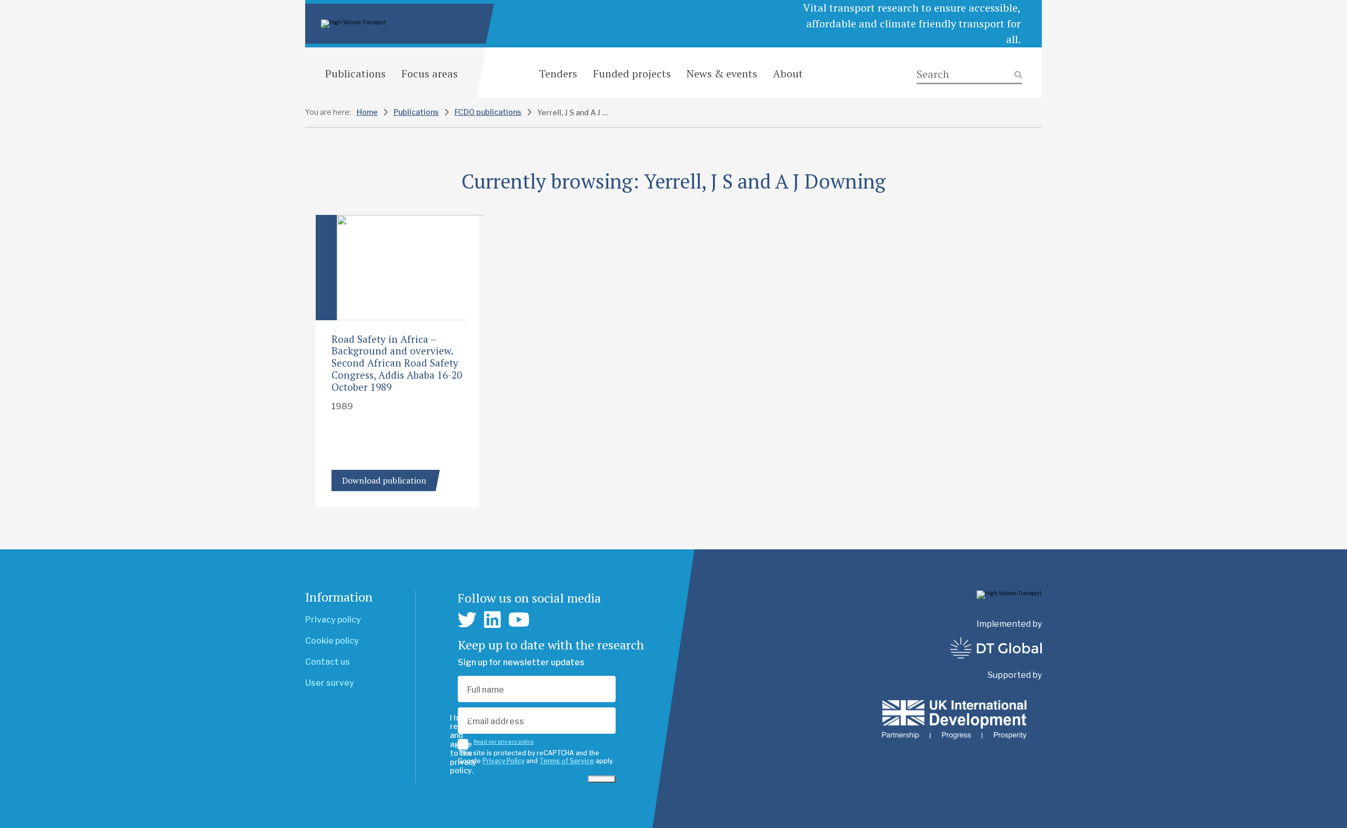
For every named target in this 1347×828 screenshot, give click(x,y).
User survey (329, 683)
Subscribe (602, 779)
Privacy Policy (503, 761)
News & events (722, 73)
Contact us (327, 662)
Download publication (384, 480)
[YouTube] (519, 620)
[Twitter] (467, 620)
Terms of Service (566, 761)
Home (367, 111)
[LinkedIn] (492, 620)
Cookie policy (332, 641)
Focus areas (429, 73)
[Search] (969, 74)
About (788, 73)
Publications (355, 73)
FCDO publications (488, 111)
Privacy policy (333, 620)
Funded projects (632, 73)
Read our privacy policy (504, 741)
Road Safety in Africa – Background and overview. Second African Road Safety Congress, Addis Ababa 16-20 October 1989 (396, 362)
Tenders (558, 73)
